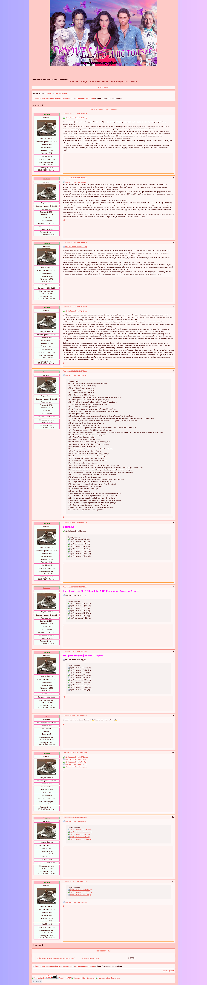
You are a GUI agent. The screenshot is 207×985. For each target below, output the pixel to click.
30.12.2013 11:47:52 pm (79, 371)
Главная (74, 81)
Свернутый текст (74, 537)
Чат (126, 81)
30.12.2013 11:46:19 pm (79, 178)
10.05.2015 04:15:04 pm (79, 817)
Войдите (48, 93)
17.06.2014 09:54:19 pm (79, 715)
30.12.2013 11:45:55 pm (79, 113)
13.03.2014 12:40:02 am (79, 651)
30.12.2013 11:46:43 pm (79, 242)
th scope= (92, 978)
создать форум (168, 971)
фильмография (73, 381)
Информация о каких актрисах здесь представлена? (56, 958)
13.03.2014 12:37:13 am (79, 587)
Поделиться (67, 113)
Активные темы (103, 87)
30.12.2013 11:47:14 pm (79, 306)
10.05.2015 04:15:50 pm (79, 881)
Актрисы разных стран (85, 98)
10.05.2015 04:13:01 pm (79, 752)
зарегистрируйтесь (61, 93)
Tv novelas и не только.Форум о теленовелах (54, 98)
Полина (46, 716)
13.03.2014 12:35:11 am (79, 522)
